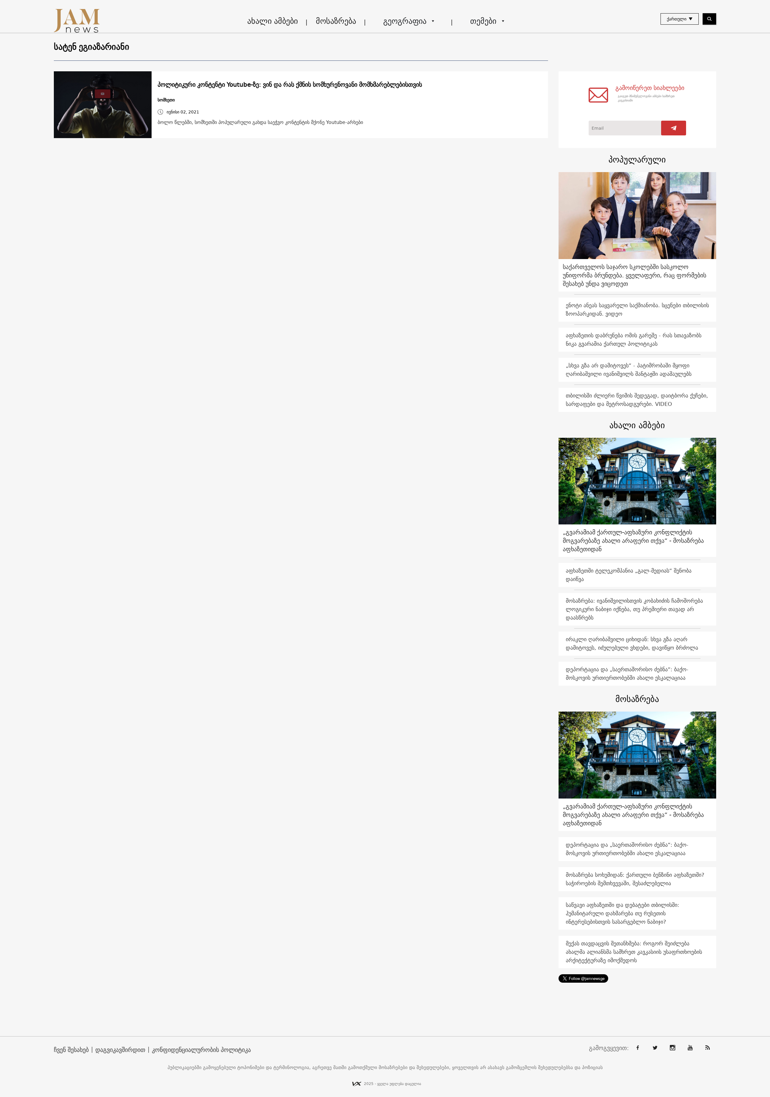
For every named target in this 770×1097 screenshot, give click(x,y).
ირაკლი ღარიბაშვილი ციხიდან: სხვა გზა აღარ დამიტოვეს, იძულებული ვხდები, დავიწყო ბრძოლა (632, 643)
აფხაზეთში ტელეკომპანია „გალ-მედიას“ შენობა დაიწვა (628, 575)
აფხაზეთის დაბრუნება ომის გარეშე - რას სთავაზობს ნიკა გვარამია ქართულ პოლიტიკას (633, 339)
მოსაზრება (336, 21)
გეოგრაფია (405, 21)
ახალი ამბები (272, 21)
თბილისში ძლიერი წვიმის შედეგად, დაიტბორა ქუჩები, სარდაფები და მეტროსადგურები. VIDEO (637, 400)
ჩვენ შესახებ (71, 1050)
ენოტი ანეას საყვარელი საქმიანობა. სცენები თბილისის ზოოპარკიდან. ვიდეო (637, 309)
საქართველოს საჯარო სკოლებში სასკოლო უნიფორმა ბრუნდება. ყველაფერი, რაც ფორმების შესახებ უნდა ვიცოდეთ (634, 275)
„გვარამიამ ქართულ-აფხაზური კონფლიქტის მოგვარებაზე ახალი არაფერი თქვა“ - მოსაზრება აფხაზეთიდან (633, 540)
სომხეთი (166, 100)
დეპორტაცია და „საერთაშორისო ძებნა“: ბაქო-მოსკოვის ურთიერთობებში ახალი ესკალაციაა (627, 673)
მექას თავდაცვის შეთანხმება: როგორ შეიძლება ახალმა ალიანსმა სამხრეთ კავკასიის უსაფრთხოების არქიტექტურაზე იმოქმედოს (634, 952)
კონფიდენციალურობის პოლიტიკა (201, 1050)
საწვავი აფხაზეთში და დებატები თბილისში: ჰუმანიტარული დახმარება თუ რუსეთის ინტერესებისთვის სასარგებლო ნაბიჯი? (622, 913)
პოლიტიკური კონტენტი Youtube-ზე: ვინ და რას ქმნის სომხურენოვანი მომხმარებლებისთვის (290, 84)
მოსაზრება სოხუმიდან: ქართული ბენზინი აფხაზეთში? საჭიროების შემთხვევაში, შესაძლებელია (635, 879)
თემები (483, 21)
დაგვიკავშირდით (120, 1050)
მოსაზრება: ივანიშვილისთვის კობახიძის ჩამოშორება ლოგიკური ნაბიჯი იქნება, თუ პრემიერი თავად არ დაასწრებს (634, 609)
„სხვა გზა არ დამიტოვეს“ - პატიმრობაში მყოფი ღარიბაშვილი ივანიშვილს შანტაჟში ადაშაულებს (628, 370)
